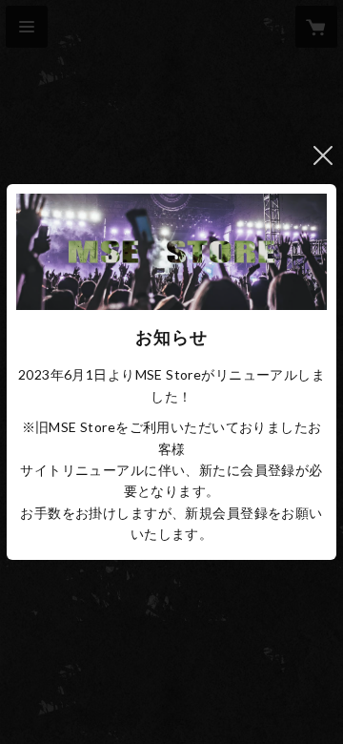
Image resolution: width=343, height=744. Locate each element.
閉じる (323, 155)
